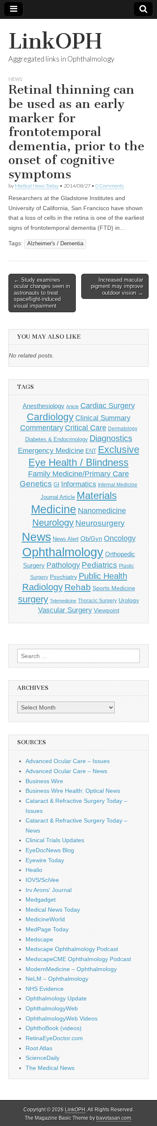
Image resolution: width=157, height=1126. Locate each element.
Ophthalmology (62, 552)
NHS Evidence (45, 988)
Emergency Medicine (51, 450)
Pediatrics (99, 564)
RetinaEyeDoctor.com (54, 1038)
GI (56, 484)
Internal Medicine (117, 485)
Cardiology (50, 416)
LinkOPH (55, 41)
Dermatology (122, 429)
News (15, 79)
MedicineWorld (45, 919)
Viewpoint (106, 610)
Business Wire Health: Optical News (73, 790)
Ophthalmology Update (56, 998)
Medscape (39, 939)
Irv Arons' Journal (49, 890)
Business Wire (44, 781)
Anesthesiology (43, 405)
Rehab (77, 587)
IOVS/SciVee (42, 880)
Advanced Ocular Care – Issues (68, 761)
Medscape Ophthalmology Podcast (72, 949)
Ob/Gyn (91, 538)
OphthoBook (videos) (54, 1028)
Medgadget (41, 899)
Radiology (42, 587)
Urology (128, 600)
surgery (33, 599)
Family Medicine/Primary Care (78, 474)
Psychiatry (63, 576)
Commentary (41, 428)
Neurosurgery (100, 523)
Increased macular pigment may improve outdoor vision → (117, 286)
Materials (97, 495)
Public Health (103, 576)
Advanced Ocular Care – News (66, 771)
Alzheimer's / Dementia (55, 244)
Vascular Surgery (65, 610)
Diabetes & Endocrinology (56, 439)
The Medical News (50, 1067)
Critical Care (85, 428)
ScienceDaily (42, 1057)
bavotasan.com (113, 1118)
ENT (90, 451)
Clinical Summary (103, 418)
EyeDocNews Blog (50, 850)
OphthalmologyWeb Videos (62, 1018)
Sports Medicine (114, 588)
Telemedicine (63, 600)
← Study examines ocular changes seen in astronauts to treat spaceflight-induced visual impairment (42, 293)
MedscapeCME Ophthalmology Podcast (78, 959)
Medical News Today (37, 186)
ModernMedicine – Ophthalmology (71, 969)
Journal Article (58, 497)
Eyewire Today (45, 860)
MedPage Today (47, 929)
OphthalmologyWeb (52, 1008)
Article (72, 406)
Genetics (36, 483)
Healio (34, 869)
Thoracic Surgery (97, 601)
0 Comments (109, 186)
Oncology (120, 538)
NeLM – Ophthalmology (57, 978)
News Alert (66, 539)
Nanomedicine (102, 510)
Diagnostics (111, 438)
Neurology (53, 522)
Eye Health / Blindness (78, 462)
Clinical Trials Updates (55, 840)
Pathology (63, 565)
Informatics (78, 484)
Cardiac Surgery (107, 405)
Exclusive (118, 449)
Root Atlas (39, 1048)
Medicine (53, 509)
